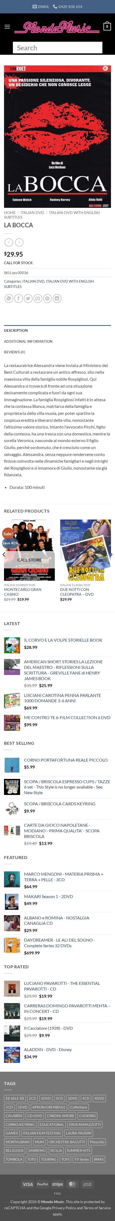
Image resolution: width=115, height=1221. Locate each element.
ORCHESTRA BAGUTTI (67, 1142)
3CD (59, 1098)
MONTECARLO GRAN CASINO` (22, 591)
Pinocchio (97, 1142)
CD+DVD (34, 1116)
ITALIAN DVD (32, 212)
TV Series (81, 1159)
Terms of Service (97, 1208)
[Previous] (4, 565)
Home (10, 212)
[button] (7, 26)
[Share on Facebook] (18, 298)
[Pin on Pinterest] (47, 298)
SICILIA (56, 1150)
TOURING (48, 1159)
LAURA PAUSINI (78, 1133)
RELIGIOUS (15, 1150)
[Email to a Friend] (37, 298)
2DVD (46, 1098)
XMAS (98, 1159)
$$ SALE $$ (15, 1098)
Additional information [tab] (28, 341)
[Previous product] (19, 242)
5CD (9, 1107)
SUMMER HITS (78, 1150)
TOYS (65, 1159)
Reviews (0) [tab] (14, 352)
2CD (32, 1098)
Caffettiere (78, 1107)
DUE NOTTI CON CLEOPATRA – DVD (77, 591)
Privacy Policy (64, 1208)
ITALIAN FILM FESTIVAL (42, 1133)
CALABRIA (14, 1116)
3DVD (73, 1098)
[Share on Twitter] (28, 298)
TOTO (31, 1159)
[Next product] (9, 242)
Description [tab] (16, 330)
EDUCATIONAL (52, 1124)
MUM (39, 1142)
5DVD (23, 1107)
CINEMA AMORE (60, 1116)
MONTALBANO (18, 1142)
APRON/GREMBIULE (49, 1107)
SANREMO (36, 1150)
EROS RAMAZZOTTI (85, 1124)
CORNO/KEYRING (20, 1124)
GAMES (12, 1133)
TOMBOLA (14, 1159)
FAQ (57, 1193)
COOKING (87, 1116)
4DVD (99, 1098)
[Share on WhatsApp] (9, 298)
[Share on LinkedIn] (57, 298)
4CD (86, 1098)
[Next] (111, 565)
